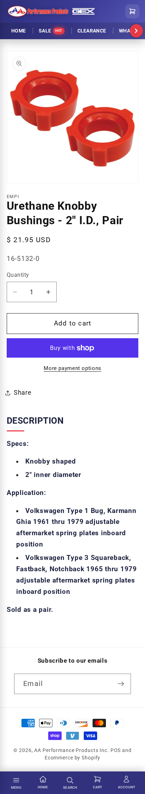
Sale (50, 31)
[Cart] (132, 11)
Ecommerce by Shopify (73, 757)
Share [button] (23, 392)
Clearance (91, 31)
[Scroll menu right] (136, 31)
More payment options (72, 368)
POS (116, 750)
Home (18, 31)
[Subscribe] (121, 684)
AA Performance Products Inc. (71, 750)
